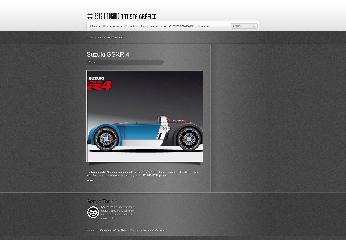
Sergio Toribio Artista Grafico (114, 230)
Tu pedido (131, 26)
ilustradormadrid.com (153, 230)
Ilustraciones (112, 26)
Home (89, 37)
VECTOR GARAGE (181, 26)
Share (89, 180)
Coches (99, 37)
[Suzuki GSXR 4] (145, 116)
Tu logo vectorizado (153, 26)
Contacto (203, 26)
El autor (95, 26)
